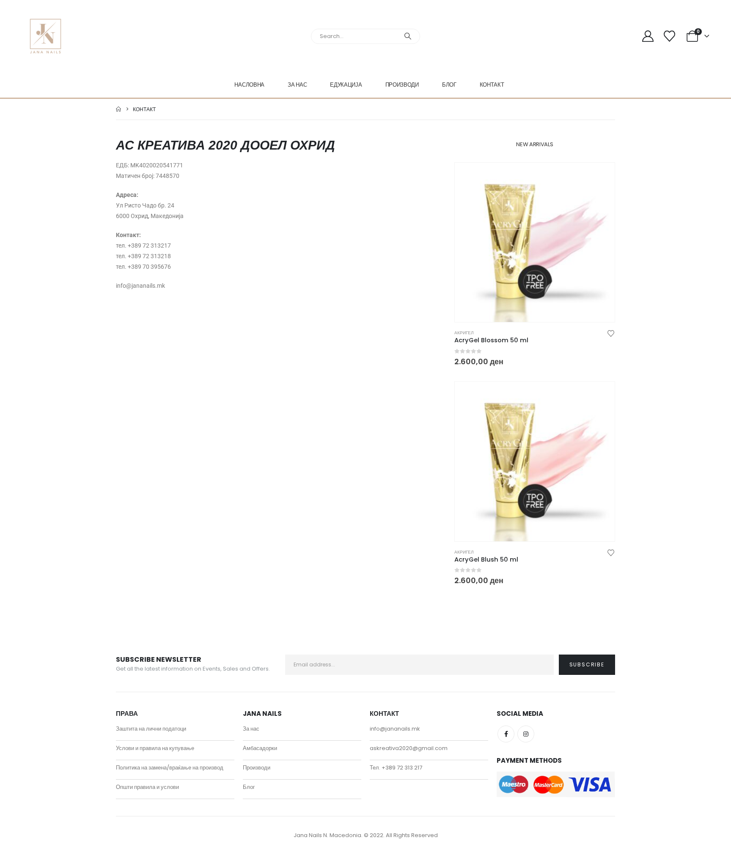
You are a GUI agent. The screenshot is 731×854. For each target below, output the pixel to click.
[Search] (408, 36)
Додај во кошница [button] (600, 176)
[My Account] (648, 36)
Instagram (525, 734)
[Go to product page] (535, 242)
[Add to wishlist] (611, 332)
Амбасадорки (260, 748)
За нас (297, 85)
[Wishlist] (669, 36)
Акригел (464, 333)
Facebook (505, 734)
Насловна (249, 85)
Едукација (346, 85)
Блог (449, 85)
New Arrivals (534, 144)
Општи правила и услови (147, 787)
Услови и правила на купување (155, 748)
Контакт (492, 85)
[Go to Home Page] (118, 109)
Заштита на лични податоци (151, 729)
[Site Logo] (45, 36)
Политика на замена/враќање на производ (169, 768)
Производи (402, 85)
